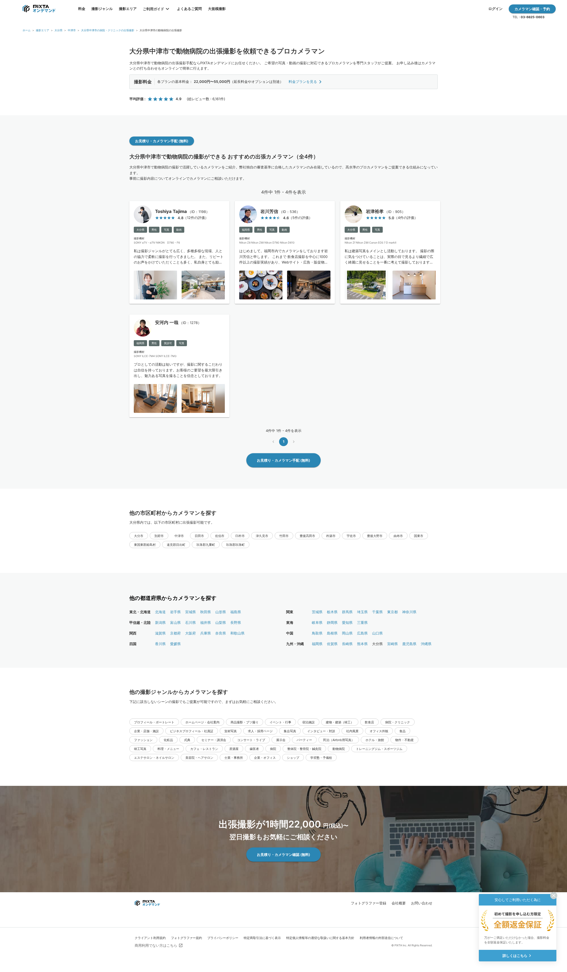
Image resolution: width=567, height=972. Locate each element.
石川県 (190, 622)
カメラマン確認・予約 (532, 9)
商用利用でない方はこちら (156, 945)
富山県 (175, 622)
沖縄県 (426, 644)
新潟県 (160, 622)
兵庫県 (205, 633)
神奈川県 (409, 612)
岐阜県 (317, 622)
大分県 (58, 30)
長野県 (235, 622)
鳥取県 (317, 633)
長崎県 (347, 644)
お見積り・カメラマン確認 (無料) (283, 854)
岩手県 (175, 612)
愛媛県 (175, 644)
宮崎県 (392, 644)
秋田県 (205, 612)
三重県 (362, 622)
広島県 (362, 633)
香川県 (160, 644)
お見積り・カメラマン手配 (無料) (161, 141)
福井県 (205, 622)
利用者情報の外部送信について (381, 938)
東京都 (392, 612)
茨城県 (317, 612)
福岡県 (317, 644)
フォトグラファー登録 (368, 903)
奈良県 (220, 633)
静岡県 (332, 622)
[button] (138, 535)
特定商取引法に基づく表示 (262, 938)
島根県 (332, 633)
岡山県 (347, 633)
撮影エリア (42, 30)
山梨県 (220, 622)
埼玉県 (362, 612)
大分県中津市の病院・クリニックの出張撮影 (107, 30)
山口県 (377, 633)
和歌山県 (237, 633)
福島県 (235, 612)
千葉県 (377, 612)
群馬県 (347, 612)
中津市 (72, 30)
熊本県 (362, 644)
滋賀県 (160, 633)
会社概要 (399, 903)
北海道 (160, 612)
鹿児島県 (409, 644)
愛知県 (347, 622)
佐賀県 (332, 644)
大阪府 (190, 633)
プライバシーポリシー (222, 938)
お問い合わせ (421, 903)
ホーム (27, 30)
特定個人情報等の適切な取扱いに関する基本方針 (320, 938)
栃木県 (332, 612)
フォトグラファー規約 (186, 938)
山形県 (220, 612)
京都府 (175, 633)
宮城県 (190, 612)
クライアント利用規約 (150, 938)
